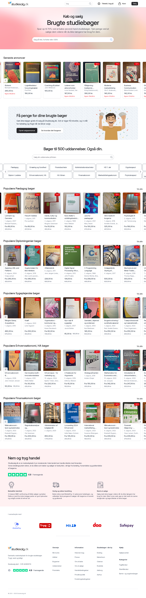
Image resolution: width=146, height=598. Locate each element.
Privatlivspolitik (80, 575)
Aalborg (99, 570)
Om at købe (79, 561)
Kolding (99, 553)
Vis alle (140, 189)
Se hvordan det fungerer (51, 130)
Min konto (55, 553)
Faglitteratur (123, 565)
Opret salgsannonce (27, 130)
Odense (100, 561)
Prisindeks (56, 570)
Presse (77, 557)
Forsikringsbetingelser (82, 579)
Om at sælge (79, 566)
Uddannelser (57, 566)
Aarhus (99, 575)
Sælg (135, 3)
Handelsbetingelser (81, 570)
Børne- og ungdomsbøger (128, 574)
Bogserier (55, 561)
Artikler (54, 557)
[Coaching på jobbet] (32, 72)
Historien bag (79, 553)
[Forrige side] (5, 80)
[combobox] (73, 157)
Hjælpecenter (124, 553)
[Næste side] (140, 80)
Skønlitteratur (123, 569)
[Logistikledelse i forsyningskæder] (12, 72)
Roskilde (100, 566)
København (101, 557)
